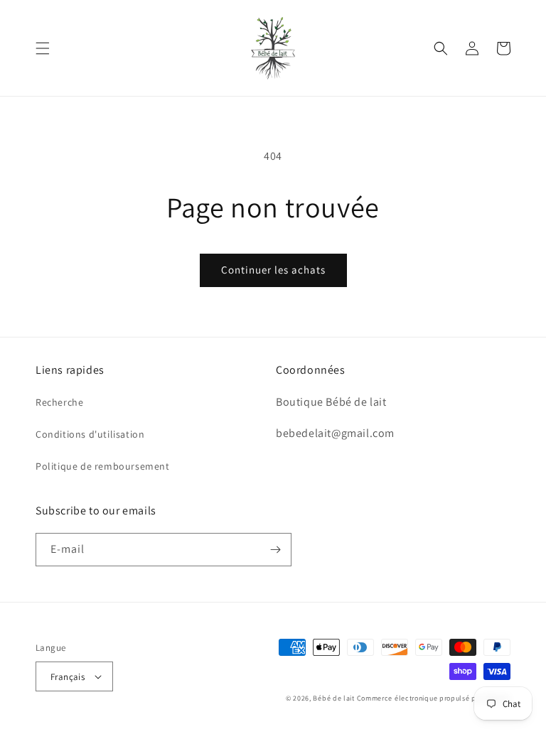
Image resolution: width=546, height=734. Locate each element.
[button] (42, 48)
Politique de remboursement (103, 466)
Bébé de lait (334, 698)
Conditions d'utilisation (90, 434)
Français (67, 677)
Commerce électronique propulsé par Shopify (433, 698)
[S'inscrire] (275, 549)
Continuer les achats (273, 269)
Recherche (59, 402)
